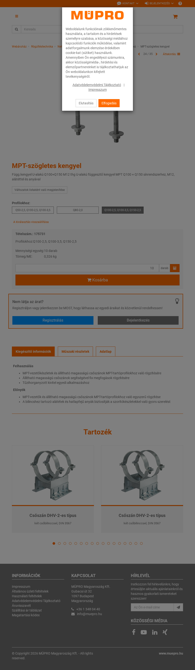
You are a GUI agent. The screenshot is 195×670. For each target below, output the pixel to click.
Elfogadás (109, 103)
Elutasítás (86, 103)
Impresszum (97, 90)
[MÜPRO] (97, 15)
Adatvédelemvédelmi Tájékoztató (97, 85)
